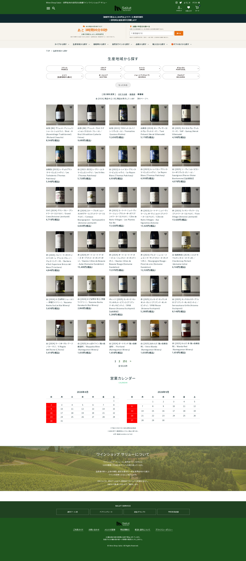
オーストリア (103, 76)
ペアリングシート (106, 512)
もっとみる (123, 85)
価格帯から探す (99, 44)
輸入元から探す (158, 44)
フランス (64, 69)
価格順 (132, 94)
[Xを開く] (181, 2)
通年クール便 (72, 512)
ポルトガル (181, 69)
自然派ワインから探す (121, 44)
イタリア (103, 69)
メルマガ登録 (110, 529)
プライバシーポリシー (164, 529)
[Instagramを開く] (177, 2)
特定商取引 (125, 529)
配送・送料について (142, 529)
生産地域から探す (80, 44)
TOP (48, 51)
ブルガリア (181, 76)
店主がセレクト (140, 512)
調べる (179, 33)
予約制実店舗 (173, 512)
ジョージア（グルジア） (142, 76)
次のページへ (142, 98)
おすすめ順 (122, 94)
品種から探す (141, 44)
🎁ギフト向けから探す (180, 44)
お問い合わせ (94, 529)
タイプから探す (61, 44)
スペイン (142, 69)
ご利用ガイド (78, 529)
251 (125, 361)
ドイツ (64, 76)
